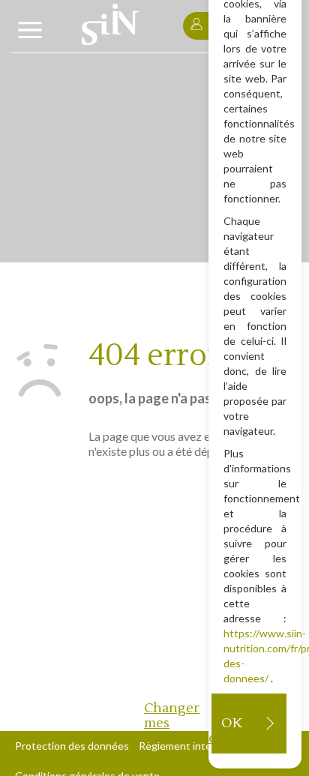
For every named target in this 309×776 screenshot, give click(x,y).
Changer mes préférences (178, 723)
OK (231, 723)
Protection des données (72, 745)
